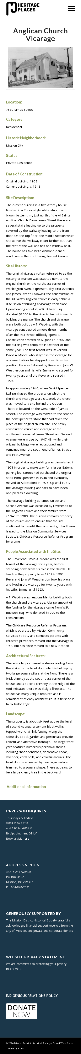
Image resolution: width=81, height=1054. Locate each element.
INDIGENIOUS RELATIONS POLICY (32, 995)
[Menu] (69, 8)
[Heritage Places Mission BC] (33, 8)
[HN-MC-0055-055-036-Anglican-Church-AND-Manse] (40, 67)
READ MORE (14, 969)
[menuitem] (69, 8)
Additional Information (26, 786)
